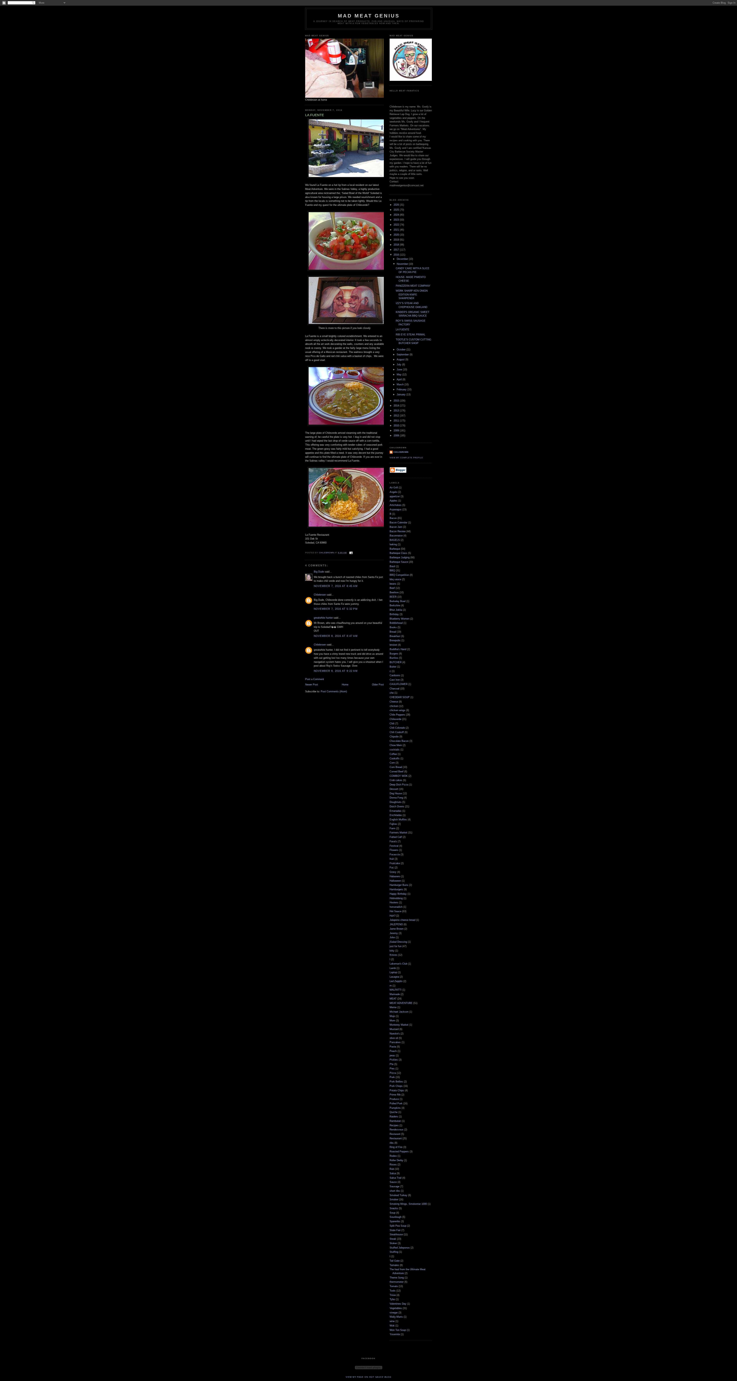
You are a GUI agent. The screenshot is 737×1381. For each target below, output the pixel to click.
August (401, 359)
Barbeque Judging (400, 557)
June (400, 369)
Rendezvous (396, 1129)
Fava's (393, 841)
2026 (397, 204)
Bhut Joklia (396, 609)
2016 (397, 254)
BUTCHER (396, 662)
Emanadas (396, 810)
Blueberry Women (399, 618)
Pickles (394, 1059)
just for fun (396, 946)
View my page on (368, 1377)
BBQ (392, 570)
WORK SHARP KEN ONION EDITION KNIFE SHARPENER (412, 294)
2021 (397, 229)
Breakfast (395, 636)
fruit (392, 858)
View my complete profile (406, 458)
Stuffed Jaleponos (400, 1247)
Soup (392, 1212)
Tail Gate (395, 1260)
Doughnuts (396, 802)
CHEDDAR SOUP (400, 697)
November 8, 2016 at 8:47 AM (336, 636)
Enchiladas (396, 815)
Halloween (395, 880)
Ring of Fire (396, 1147)
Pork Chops (396, 1086)
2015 (397, 400)
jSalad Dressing (398, 941)
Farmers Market (398, 832)
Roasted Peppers (399, 1151)
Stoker (393, 1243)
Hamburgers (396, 889)
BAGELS (395, 540)
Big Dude (319, 571)
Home (345, 684)
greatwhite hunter (323, 617)
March (400, 384)
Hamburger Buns (399, 885)
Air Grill (394, 487)
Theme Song (397, 1277)
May (399, 374)
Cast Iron (395, 679)
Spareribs (395, 1221)
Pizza (393, 1073)
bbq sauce (395, 579)
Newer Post (311, 684)
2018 (397, 244)
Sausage (394, 1186)
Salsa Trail (396, 1177)
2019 (397, 239)
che (392, 692)
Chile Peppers (397, 714)
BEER (393, 596)
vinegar (394, 1312)
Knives (393, 954)
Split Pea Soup (398, 1225)
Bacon (393, 518)
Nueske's (395, 1033)
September (403, 354)
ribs (392, 1142)
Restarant (395, 1134)
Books (393, 627)
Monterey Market (399, 1024)
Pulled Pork (396, 1103)
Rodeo (393, 1155)
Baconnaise (396, 535)
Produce (394, 1099)
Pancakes (395, 1042)
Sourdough (396, 1217)
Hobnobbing (396, 898)
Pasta (393, 1046)
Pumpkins (395, 1107)
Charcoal (394, 688)
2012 (397, 415)
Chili (392, 723)
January (401, 394)
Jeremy (394, 933)
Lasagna (394, 976)
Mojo (392, 1016)
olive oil (394, 1038)
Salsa (393, 1173)
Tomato (394, 1286)
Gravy (393, 871)
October (401, 349)
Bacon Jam (396, 526)
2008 (397, 435)
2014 (397, 405)
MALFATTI (396, 989)
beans (393, 583)
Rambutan (395, 1121)
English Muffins (398, 819)
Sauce (393, 1182)
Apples (393, 500)
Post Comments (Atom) (334, 691)
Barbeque (395, 548)
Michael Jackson (399, 1011)
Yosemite (395, 1334)
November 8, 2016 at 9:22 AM (336, 670)
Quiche (393, 1112)
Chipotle (394, 736)
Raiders (394, 1116)
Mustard (394, 1029)
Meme (393, 1007)
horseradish (396, 906)
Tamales (394, 1265)
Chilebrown (320, 594)
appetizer (395, 496)
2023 (397, 219)
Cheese (394, 701)
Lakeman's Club (398, 963)
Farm (392, 828)
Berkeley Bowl (398, 601)
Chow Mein (396, 745)
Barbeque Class (398, 553)
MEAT (393, 998)
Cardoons (395, 675)
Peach (393, 1051)
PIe (391, 1064)
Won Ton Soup (398, 1330)
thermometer (397, 1281)
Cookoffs (395, 758)
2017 (397, 249)
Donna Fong (396, 797)
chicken (394, 706)
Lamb (393, 968)
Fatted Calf (396, 837)
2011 (397, 420)
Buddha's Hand (398, 649)
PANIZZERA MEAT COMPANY (413, 285)
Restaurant (396, 1138)
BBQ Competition (399, 574)
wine (392, 1321)
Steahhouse (396, 1234)
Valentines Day (398, 1303)
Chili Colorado (397, 727)
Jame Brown (396, 928)
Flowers (394, 850)
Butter (393, 666)
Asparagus (396, 509)
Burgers (394, 653)
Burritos (394, 657)
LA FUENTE (402, 329)
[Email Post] (350, 553)
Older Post (378, 684)
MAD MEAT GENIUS (369, 16)
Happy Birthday (398, 893)
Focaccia (395, 854)
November (403, 263)
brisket (393, 644)
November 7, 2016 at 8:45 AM (336, 586)
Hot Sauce (395, 911)
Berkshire (395, 605)
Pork (392, 1077)
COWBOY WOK (399, 775)
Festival (394, 845)
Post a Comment (314, 679)
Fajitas (393, 823)
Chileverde (395, 719)
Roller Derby (396, 1160)
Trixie (393, 1295)
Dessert (394, 789)
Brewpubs (395, 640)
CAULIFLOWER (398, 684)
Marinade (395, 994)
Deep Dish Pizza (399, 784)
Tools (393, 1290)
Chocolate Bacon (399, 741)
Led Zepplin (396, 981)
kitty (392, 950)
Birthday (394, 614)
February (402, 389)
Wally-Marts (396, 1316)
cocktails (395, 749)
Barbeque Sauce (399, 561)
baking (393, 544)
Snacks (394, 1208)
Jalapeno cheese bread (402, 919)
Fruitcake (395, 863)
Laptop (393, 972)
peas (392, 1055)
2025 (397, 209)
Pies (392, 1068)
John (392, 937)
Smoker (394, 1199)
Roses (393, 1164)
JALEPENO (396, 924)
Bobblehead (396, 622)
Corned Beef (396, 771)
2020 (397, 234)
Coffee (393, 754)
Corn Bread (396, 767)
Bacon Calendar (398, 522)
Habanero (395, 876)
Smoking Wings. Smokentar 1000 (408, 1203)
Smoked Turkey (398, 1195)
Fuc (392, 867)
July (399, 364)
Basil (392, 566)
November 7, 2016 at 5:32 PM (336, 608)
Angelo (393, 492)
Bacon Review (398, 531)
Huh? (392, 915)
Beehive (394, 592)
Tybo (392, 1299)
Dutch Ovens (397, 806)
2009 (397, 430)
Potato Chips (397, 1090)
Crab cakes (396, 780)
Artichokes (396, 505)
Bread (393, 631)
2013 (397, 410)
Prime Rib (395, 1094)
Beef (392, 588)
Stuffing (394, 1251)
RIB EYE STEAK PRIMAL (410, 334)
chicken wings (397, 710)
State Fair (395, 1230)
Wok (392, 1325)
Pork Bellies (396, 1081)
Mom (392, 1020)
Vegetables (396, 1308)
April (399, 379)
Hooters (394, 902)
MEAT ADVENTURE (401, 1003)
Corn (392, 762)
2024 (397, 214)
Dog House (396, 793)
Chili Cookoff (397, 732)
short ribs (395, 1190)
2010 (397, 425)
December (403, 258)
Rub (392, 1169)
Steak (393, 1238)
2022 (397, 224)
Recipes (394, 1125)
